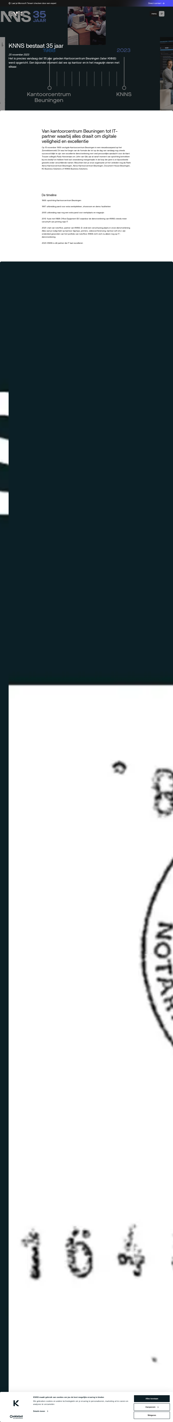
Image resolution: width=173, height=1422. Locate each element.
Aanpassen (150, 1407)
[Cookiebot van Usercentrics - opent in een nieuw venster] (16, 1417)
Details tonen (39, 1411)
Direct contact (154, 3)
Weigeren (152, 1415)
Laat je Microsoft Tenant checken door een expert (34, 3)
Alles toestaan (152, 1399)
